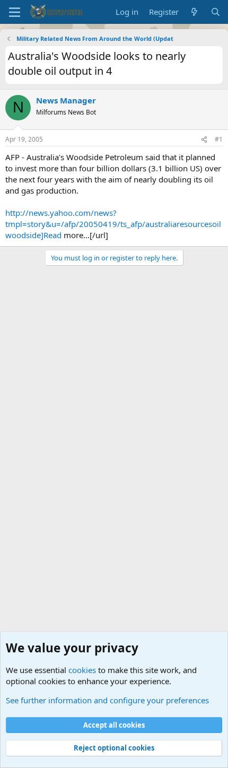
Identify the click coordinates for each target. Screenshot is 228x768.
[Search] (215, 12)
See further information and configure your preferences (107, 700)
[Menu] (14, 12)
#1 (219, 139)
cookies (82, 670)
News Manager (66, 100)
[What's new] (194, 12)
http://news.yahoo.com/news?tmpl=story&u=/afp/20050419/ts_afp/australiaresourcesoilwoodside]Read (113, 223)
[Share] (204, 140)
